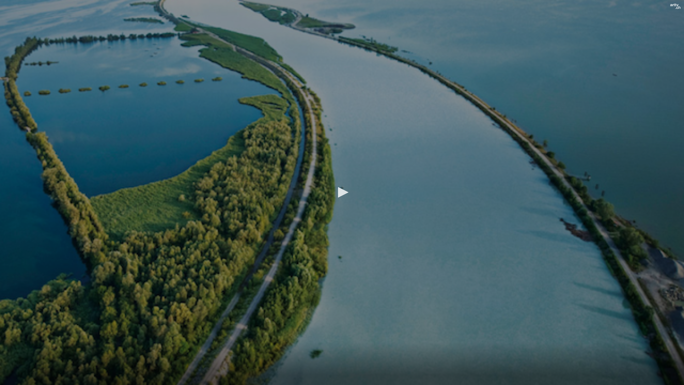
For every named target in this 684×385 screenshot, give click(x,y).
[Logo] (675, 6)
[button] (342, 192)
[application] (342, 192)
